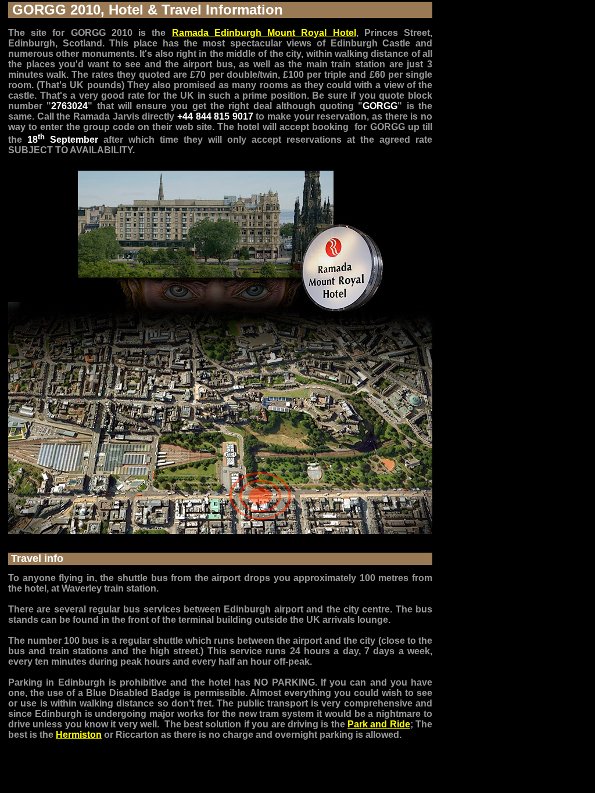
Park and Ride (378, 724)
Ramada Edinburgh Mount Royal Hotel (264, 33)
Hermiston (79, 735)
